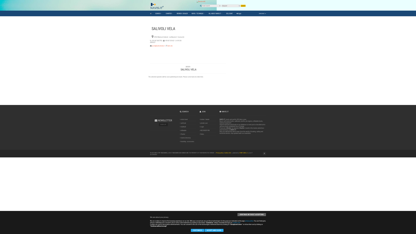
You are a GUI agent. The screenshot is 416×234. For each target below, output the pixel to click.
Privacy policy (219, 153)
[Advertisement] (245, 58)
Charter (183, 134)
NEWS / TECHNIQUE (197, 13)
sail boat (183, 123)
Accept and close (214, 230)
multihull (183, 127)
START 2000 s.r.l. (243, 153)
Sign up (163, 124)
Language (262, 13)
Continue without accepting (252, 214)
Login (202, 127)
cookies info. (237, 222)
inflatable (183, 130)
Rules (202, 134)
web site (170, 46)
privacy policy (249, 221)
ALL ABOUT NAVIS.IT (215, 13)
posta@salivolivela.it (158, 46)
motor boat (184, 119)
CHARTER (169, 13)
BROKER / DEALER (182, 13)
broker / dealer (205, 119)
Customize (197, 230)
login (239, 13)
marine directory (186, 138)
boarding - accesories (187, 141)
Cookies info (227, 153)
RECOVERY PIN (205, 130)
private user (204, 123)
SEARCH (158, 13)
